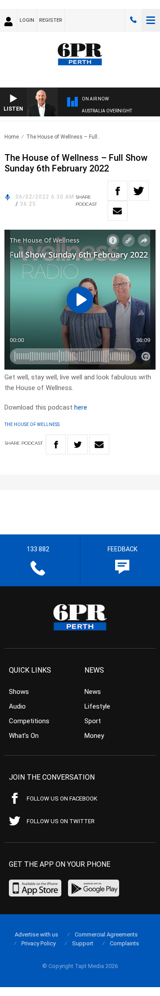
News (92, 692)
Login (27, 20)
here (80, 407)
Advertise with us (36, 934)
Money (94, 736)
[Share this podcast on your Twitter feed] (139, 191)
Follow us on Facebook (62, 798)
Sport (92, 721)
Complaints (124, 943)
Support (82, 943)
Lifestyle (97, 706)
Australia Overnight (107, 110)
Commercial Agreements (106, 934)
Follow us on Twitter (61, 821)
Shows (19, 692)
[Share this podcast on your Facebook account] (118, 191)
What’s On (24, 736)
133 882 (133, 20)
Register (50, 20)
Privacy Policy (38, 943)
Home (11, 137)
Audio (17, 706)
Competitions (29, 721)
